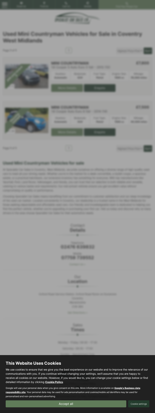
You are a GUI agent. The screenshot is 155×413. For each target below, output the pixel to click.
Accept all (66, 404)
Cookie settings (139, 403)
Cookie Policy (54, 382)
